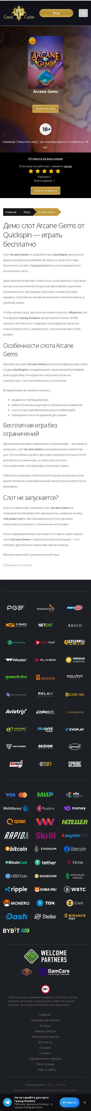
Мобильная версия (45, 1037)
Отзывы (45, 1048)
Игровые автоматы (45, 1020)
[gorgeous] (58, 171)
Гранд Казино (40, 265)
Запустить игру (45, 108)
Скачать (45, 1053)
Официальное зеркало (45, 1059)
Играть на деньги (45, 190)
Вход (56, 13)
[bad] (31, 171)
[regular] (44, 171)
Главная (10, 212)
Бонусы (45, 1026)
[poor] (37, 171)
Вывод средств (45, 1031)
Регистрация (45, 1064)
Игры (27, 212)
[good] (51, 171)
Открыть (69, 1102)
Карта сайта (47, 1069)
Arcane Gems (46, 212)
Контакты (45, 1042)
